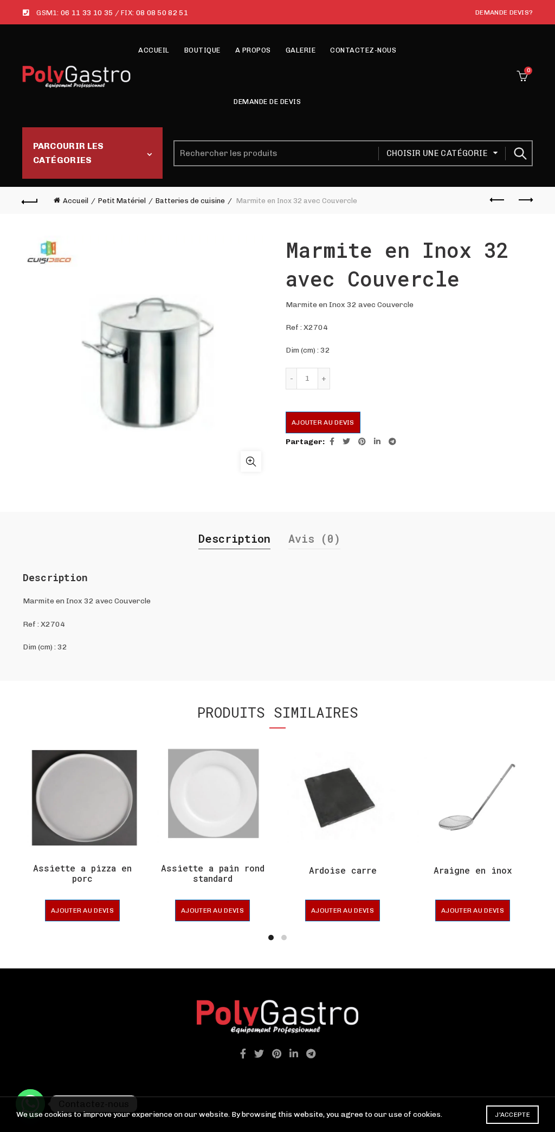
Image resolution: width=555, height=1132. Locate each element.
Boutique (202, 50)
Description (234, 538)
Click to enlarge (251, 461)
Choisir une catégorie (437, 153)
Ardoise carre (343, 870)
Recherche (519, 153)
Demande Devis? (504, 12)
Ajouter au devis (323, 422)
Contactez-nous (363, 50)
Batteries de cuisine (190, 201)
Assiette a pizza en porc (82, 873)
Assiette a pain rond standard (212, 873)
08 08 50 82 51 (162, 13)
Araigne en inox (473, 870)
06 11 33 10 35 (87, 13)
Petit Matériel (122, 201)
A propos (253, 50)
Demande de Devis (267, 101)
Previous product (497, 200)
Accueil (154, 50)
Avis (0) (314, 538)
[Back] (30, 200)
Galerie (301, 50)
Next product (524, 200)
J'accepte (512, 1114)
